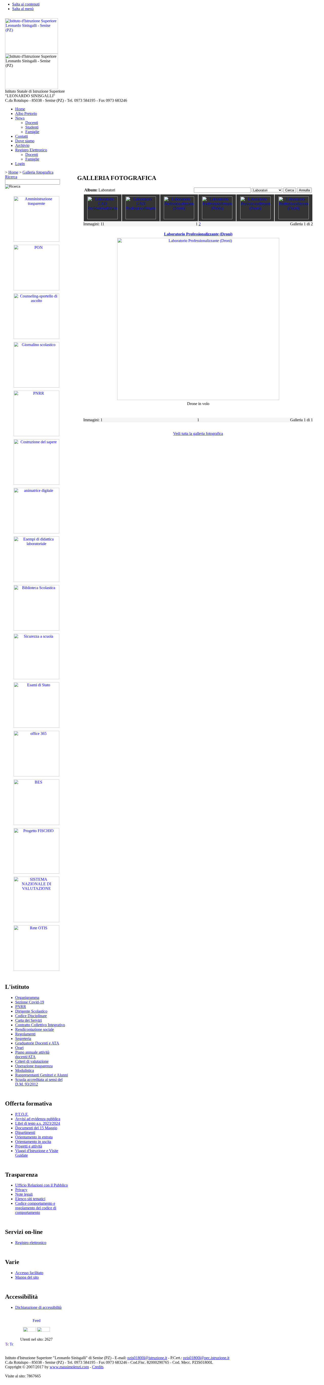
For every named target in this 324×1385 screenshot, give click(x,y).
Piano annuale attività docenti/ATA (32, 1054)
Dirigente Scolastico (31, 1011)
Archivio (22, 145)
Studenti (31, 127)
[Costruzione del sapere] (36, 483)
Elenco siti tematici (30, 1199)
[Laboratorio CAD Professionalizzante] (102, 218)
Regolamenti (25, 1034)
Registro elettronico (30, 1242)
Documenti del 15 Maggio (36, 1128)
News (20, 118)
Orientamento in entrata (34, 1137)
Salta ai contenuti (25, 4)
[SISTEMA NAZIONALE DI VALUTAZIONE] (36, 921)
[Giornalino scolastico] (36, 386)
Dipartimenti (25, 1132)
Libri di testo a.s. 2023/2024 (37, 1123)
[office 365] (36, 775)
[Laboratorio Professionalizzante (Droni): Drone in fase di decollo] (217, 218)
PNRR (20, 1007)
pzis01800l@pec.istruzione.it (206, 1358)
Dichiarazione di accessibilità (38, 1307)
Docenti (31, 123)
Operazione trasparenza (34, 1066)
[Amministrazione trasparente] (36, 240)
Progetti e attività (28, 1146)
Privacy (21, 1190)
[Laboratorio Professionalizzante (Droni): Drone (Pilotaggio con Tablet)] (255, 218)
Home (20, 109)
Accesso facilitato (29, 1273)
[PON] (36, 289)
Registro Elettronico (31, 150)
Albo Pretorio (26, 113)
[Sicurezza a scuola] (36, 678)
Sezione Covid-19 (29, 1002)
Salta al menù (23, 9)
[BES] (36, 823)
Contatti (21, 136)
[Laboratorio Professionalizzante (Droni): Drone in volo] (293, 218)
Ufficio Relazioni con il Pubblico (41, 1185)
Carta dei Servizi (28, 1020)
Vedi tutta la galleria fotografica (198, 433)
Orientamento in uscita (33, 1141)
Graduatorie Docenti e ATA (37, 1043)
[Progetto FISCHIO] (36, 872)
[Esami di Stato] (36, 726)
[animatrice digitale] (36, 532)
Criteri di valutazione (32, 1061)
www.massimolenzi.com (69, 1367)
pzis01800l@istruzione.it (147, 1358)
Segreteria (23, 1038)
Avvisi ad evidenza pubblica (37, 1119)
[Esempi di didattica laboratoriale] (36, 580)
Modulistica (24, 1070)
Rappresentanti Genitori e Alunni (41, 1075)
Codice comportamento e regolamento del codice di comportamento (35, 1208)
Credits (98, 1367)
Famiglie (32, 132)
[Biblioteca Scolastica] (36, 629)
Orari (19, 1048)
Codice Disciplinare (31, 1016)
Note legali (24, 1194)
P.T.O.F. (21, 1114)
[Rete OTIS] (36, 969)
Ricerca (11, 177)
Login (20, 164)
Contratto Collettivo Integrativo (40, 1025)
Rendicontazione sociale (34, 1029)
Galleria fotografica (38, 172)
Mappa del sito (27, 1277)
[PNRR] (36, 435)
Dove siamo (24, 141)
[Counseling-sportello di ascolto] (36, 337)
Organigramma (27, 997)
